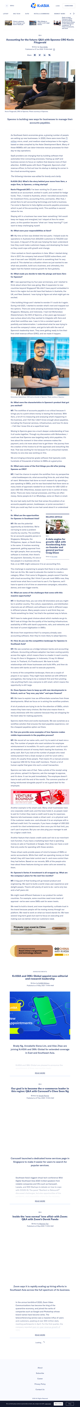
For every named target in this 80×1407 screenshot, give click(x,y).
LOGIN (58, 6)
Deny (69, 1403)
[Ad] (40, 951)
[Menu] (7, 6)
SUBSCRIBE (69, 6)
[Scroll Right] (75, 14)
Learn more (48, 1403)
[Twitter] (39, 55)
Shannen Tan (43, 1224)
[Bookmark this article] (54, 49)
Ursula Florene (44, 1096)
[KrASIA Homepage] (40, 5)
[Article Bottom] (40, 928)
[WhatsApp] (49, 55)
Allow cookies (58, 1403)
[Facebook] (34, 55)
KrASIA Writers (43, 983)
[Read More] (40, 796)
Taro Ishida (44, 47)
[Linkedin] (44, 55)
